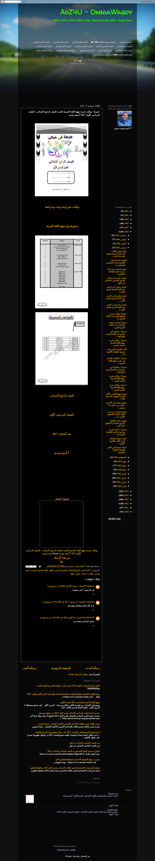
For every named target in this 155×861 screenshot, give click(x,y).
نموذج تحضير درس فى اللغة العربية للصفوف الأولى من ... (117, 414)
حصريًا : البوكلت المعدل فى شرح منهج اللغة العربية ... (117, 360)
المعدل (34, 570)
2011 (126, 507)
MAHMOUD (88, 617)
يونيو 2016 (121, 465)
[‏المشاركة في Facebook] (29, 566)
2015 (126, 491)
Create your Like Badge (93, 782)
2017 (89, 570)
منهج (73, 573)
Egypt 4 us (113, 793)
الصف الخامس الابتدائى (104, 46)
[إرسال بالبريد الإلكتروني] (35, 566)
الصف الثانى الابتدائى (60, 42)
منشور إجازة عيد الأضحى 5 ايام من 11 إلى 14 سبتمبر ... (116, 405)
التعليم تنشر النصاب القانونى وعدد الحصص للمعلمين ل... (116, 262)
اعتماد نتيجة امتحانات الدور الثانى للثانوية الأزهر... (118, 441)
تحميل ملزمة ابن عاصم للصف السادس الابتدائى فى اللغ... (116, 280)
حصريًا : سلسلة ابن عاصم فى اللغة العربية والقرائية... (116, 334)
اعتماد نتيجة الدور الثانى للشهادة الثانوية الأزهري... (117, 450)
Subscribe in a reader (66, 849)
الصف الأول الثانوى (105, 50)
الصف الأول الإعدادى (63, 46)
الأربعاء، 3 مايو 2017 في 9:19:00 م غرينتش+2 (66, 586)
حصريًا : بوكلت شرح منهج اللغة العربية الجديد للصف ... (118, 378)
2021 (126, 211)
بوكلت (91, 573)
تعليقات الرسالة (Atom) (78, 674)
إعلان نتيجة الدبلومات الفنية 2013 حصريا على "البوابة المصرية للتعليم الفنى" (68, 685)
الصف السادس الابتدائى (83, 46)
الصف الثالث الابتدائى (41, 42)
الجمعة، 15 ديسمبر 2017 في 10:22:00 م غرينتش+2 (63, 601)
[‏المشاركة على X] (31, 566)
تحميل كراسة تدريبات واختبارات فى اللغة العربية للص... (117, 325)
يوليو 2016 (121, 461)
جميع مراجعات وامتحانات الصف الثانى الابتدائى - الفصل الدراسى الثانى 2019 (87, 811)
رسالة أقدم (29, 668)
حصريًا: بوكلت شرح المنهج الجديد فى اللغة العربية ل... (116, 316)
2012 (126, 503)
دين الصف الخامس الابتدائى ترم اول (84, 742)
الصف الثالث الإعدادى (124, 50)
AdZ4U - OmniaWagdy (96, 12)
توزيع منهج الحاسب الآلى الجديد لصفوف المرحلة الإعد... (116, 396)
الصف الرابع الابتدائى (124, 46)
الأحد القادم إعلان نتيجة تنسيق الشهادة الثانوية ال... (117, 352)
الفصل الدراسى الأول (58, 570)
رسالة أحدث (92, 668)
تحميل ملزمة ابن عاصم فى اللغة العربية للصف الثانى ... (116, 298)
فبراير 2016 (121, 481)
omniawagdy (112, 809)
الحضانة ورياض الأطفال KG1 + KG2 (103, 42)
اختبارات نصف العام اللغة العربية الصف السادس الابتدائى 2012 (73, 751)
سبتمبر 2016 (120, 247)
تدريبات (84, 573)
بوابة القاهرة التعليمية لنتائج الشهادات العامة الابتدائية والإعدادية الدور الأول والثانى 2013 (63, 693)
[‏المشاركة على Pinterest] (27, 566)
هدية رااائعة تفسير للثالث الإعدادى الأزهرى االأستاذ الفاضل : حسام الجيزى (69, 723)
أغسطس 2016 (119, 457)
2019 (126, 219)
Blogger (69, 856)
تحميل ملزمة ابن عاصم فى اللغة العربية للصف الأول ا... (116, 307)
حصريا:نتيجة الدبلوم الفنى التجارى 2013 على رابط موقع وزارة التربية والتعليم (67, 732)
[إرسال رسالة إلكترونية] (40, 566)
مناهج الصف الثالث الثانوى (66, 50)
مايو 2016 (122, 469)
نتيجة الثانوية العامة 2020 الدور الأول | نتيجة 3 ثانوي (113, 55)
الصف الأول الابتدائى (79, 42)
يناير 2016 (121, 486)
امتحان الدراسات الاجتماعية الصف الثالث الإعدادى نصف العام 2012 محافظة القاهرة (65, 767)
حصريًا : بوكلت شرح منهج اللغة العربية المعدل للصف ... (118, 343)
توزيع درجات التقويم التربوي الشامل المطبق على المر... (116, 423)
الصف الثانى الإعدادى (44, 46)
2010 (126, 511)
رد (93, 593)
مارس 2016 (121, 477)
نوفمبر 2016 (120, 239)
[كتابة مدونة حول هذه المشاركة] (33, 566)
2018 (126, 223)
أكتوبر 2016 (121, 243)
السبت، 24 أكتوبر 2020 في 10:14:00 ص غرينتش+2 (61, 617)
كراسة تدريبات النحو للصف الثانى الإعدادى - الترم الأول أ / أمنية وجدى (90, 795)
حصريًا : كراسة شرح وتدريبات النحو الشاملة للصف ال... (116, 432)
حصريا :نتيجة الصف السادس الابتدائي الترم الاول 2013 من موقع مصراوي (69, 712)
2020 (126, 215)
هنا (61, 561)
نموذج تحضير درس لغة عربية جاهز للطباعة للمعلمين (117, 271)
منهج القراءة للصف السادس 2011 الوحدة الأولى (80, 702)
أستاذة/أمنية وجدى (82, 782)
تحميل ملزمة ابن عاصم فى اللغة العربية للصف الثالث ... (116, 289)
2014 (126, 495)
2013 (126, 499)
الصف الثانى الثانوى (87, 50)
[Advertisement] (79, 31)
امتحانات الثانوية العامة (44, 50)
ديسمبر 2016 (120, 235)
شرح (78, 573)
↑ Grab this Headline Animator (77, 63)
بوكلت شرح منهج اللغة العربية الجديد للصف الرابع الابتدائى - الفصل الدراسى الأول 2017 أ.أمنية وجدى (61, 552)
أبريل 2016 (121, 473)
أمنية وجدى (47, 553)
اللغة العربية (43, 570)
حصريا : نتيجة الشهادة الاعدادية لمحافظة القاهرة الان (77, 759)
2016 (126, 231)
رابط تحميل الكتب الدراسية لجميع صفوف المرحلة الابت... (116, 254)
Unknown (90, 586)
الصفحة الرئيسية (125, 42)
